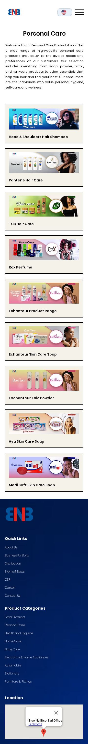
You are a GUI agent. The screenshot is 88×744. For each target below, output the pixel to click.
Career (10, 587)
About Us (11, 547)
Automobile (13, 665)
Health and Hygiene (19, 633)
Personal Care (15, 625)
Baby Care (12, 649)
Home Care (13, 641)
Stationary (12, 673)
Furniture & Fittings (18, 681)
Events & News (14, 571)
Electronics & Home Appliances (26, 657)
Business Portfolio (17, 555)
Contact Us (12, 596)
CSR (7, 579)
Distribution (13, 563)
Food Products (15, 617)
